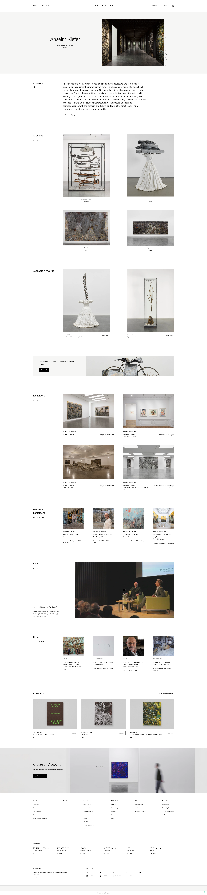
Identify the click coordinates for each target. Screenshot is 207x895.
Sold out (74, 733)
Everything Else (166, 808)
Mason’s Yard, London (108, 436)
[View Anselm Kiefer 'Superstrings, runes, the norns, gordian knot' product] (152, 714)
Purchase (121, 733)
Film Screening (158, 658)
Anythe (150, 199)
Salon (85, 818)
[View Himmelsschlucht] (86, 165)
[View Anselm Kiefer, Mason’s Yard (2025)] (88, 411)
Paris (172, 436)
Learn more (105, 335)
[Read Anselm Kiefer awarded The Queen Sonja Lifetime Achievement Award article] (133, 646)
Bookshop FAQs (166, 814)
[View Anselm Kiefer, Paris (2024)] (148, 411)
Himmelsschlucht (86, 199)
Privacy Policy (67, 888)
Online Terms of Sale (89, 825)
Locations (36, 804)
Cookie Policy (78, 888)
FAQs (85, 828)
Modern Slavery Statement (105, 888)
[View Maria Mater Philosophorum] (86, 300)
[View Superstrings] (150, 227)
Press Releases (139, 804)
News (136, 800)
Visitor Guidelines (54, 888)
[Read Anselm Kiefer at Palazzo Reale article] (73, 518)
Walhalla (86, 248)
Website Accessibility (39, 888)
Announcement (98, 658)
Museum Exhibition (69, 531)
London (113, 804)
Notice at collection (103, 893)
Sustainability (37, 811)
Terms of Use (89, 888)
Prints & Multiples (88, 811)
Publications (165, 804)
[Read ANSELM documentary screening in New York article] (163, 646)
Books (165, 5)
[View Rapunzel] (150, 300)
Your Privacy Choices (122, 888)
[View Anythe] (150, 165)
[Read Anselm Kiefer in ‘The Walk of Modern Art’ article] (103, 646)
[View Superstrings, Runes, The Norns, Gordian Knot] (148, 462)
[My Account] (173, 6)
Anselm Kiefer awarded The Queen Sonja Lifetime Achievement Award (133, 665)
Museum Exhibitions (140, 811)
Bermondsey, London (108, 487)
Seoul (112, 818)
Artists (35, 5)
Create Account (88, 804)
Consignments (88, 814)
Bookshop (165, 800)
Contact (35, 814)
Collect (154, 5)
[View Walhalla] (86, 227)
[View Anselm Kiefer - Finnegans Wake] (88, 462)
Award (125, 658)
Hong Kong (114, 808)
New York (114, 811)
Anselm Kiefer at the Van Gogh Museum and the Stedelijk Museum (162, 537)
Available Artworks (89, 808)
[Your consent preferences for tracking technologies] (204, 892)
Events (65, 658)
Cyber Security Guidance (40, 818)
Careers (35, 808)
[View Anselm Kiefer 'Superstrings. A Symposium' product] (55, 714)
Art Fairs (86, 821)
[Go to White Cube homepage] (103, 6)
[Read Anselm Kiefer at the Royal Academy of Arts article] (103, 518)
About (35, 800)
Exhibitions (45, 5)
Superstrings (150, 248)
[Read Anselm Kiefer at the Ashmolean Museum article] (133, 518)
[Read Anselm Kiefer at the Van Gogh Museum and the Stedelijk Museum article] (163, 518)
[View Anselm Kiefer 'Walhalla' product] (103, 714)
